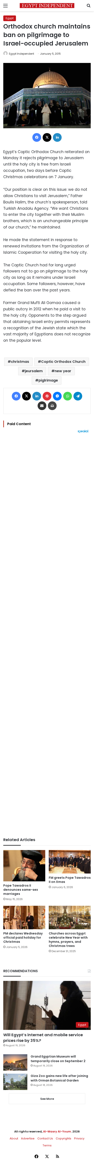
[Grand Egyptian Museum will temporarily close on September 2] (15, 1062)
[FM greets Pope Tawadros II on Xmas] (70, 862)
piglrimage (48, 380)
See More (47, 1099)
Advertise (28, 1138)
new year (63, 370)
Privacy (79, 1138)
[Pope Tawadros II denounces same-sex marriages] (24, 865)
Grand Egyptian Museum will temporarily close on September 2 (58, 1058)
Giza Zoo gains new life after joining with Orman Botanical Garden (59, 1078)
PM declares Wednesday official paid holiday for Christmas (23, 937)
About (14, 1138)
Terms (47, 1145)
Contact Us (45, 1138)
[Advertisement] (47, 635)
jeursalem (34, 370)
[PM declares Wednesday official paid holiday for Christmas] (24, 917)
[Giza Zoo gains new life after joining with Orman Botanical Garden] (15, 1082)
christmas (20, 361)
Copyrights (63, 1138)
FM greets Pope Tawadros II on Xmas (70, 879)
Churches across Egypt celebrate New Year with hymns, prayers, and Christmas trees (68, 939)
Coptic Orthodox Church (63, 361)
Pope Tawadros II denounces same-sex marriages (20, 889)
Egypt (10, 18)
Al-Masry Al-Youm (57, 1131)
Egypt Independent (21, 54)
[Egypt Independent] (47, 5)
